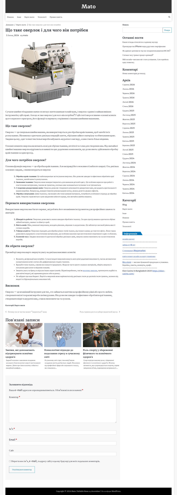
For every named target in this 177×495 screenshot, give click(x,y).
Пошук (125, 25)
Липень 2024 (128, 180)
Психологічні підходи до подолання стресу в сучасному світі (62, 353)
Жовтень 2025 (128, 119)
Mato (88, 6)
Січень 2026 (127, 106)
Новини (10, 17)
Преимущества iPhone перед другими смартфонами (144, 46)
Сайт (11, 450)
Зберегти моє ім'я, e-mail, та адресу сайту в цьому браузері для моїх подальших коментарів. (55, 461)
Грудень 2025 (128, 110)
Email (13, 439)
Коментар (14, 397)
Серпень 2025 (128, 128)
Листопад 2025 (129, 115)
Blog (124, 204)
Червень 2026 (128, 93)
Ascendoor (95, 491)
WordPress (116, 491)
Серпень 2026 (128, 84)
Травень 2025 (128, 136)
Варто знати (29, 17)
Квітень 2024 (128, 193)
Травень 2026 (128, 97)
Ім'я (12, 428)
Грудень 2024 (128, 158)
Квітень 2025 (128, 141)
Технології (42, 17)
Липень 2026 (128, 89)
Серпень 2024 (128, 176)
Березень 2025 (128, 145)
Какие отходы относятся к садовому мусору (140, 42)
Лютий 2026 (128, 102)
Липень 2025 (128, 132)
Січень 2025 (127, 154)
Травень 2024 (128, 189)
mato (25, 35)
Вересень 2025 (128, 123)
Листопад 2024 (129, 163)
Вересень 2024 (128, 171)
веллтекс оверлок (90, 270)
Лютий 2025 (128, 149)
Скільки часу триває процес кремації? (137, 55)
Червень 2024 (128, 184)
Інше (19, 17)
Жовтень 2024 (128, 167)
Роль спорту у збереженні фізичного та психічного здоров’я (98, 353)
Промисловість (56, 17)
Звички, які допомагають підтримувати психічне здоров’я (20, 353)
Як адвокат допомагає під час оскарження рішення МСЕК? (146, 51)
